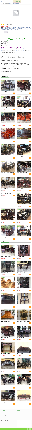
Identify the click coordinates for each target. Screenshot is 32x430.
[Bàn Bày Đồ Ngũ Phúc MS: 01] (24, 266)
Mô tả (2, 32)
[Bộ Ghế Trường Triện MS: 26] (8, 231)
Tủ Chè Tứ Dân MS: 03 (4, 305)
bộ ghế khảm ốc (20, 27)
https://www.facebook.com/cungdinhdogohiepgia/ (7, 53)
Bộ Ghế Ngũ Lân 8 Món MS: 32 (21, 107)
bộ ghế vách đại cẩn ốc (25, 28)
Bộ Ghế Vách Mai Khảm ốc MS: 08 (22, 172)
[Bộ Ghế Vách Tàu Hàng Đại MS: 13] (8, 150)
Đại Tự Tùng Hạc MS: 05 (4, 402)
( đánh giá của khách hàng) (8, 24)
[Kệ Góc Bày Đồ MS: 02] (24, 299)
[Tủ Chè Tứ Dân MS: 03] (8, 299)
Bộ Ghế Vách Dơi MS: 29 (4, 91)
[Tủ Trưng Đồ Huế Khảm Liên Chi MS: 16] (24, 282)
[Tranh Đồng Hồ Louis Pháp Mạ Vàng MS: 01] (24, 315)
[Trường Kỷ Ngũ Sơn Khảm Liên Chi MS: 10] (24, 231)
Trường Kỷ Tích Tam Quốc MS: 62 (6, 256)
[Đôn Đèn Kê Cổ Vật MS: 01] (24, 331)
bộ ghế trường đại (13, 28)
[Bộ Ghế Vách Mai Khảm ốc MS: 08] (24, 166)
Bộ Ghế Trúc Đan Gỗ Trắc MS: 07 (6, 193)
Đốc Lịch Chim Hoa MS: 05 (21, 256)
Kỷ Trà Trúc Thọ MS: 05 (20, 402)
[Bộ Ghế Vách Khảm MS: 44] (24, 198)
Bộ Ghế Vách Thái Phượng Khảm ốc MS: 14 (7, 172)
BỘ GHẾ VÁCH (19, 28)
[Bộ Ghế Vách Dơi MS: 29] (8, 85)
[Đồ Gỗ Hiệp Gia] (17, 2)
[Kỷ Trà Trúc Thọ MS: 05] (24, 396)
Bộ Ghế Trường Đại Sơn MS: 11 (21, 156)
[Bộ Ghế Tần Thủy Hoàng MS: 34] (8, 133)
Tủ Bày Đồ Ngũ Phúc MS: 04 (5, 272)
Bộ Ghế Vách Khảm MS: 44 (21, 204)
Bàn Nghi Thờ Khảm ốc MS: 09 (5, 353)
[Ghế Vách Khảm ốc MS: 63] (24, 363)
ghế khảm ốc (11, 29)
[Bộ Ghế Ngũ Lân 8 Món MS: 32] (24, 101)
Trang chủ (2, 3)
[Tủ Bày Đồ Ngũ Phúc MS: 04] (8, 266)
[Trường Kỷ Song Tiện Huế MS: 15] (24, 379)
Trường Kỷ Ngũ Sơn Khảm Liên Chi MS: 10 (23, 237)
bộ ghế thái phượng (7, 28)
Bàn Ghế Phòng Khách (6, 3)
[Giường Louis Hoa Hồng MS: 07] (8, 315)
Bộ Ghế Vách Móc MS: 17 (20, 91)
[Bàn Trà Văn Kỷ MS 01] (24, 347)
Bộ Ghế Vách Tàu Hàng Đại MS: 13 (6, 156)
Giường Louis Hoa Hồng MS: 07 (5, 321)
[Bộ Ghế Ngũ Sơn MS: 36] (8, 182)
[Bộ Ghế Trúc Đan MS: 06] (8, 214)
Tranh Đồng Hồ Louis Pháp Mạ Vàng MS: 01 (23, 321)
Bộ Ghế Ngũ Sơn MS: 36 (4, 188)
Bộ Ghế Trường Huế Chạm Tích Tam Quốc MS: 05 (23, 140)
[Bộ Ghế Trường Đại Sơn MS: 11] (24, 150)
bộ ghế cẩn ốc (15, 27)
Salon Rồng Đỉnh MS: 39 (4, 123)
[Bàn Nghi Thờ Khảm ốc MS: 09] (8, 347)
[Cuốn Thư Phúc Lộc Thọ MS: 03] (8, 363)
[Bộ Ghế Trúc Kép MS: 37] (24, 182)
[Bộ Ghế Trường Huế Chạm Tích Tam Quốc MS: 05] (24, 133)
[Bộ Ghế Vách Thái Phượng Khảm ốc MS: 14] (8, 166)
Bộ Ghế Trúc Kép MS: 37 (20, 188)
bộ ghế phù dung (26, 27)
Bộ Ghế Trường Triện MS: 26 (5, 237)
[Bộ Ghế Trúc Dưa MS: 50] (8, 379)
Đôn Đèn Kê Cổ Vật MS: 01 (21, 337)
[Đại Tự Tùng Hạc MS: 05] (8, 396)
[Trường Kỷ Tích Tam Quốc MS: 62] (8, 250)
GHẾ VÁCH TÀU (16, 29)
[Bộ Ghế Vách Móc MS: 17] (24, 85)
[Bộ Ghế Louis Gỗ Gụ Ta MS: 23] (8, 282)
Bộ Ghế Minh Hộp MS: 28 (20, 123)
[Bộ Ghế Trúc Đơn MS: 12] (8, 101)
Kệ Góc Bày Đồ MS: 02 (20, 305)
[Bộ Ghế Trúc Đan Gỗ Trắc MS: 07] (14, 195)
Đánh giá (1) (6, 32)
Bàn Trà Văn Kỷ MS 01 (20, 353)
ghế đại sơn (7, 29)
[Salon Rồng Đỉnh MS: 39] (8, 117)
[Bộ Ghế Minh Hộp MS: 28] (24, 117)
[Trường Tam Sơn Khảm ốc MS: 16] (24, 214)
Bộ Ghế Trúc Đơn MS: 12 (4, 107)
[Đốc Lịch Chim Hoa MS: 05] (24, 250)
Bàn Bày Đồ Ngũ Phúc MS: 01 (21, 272)
